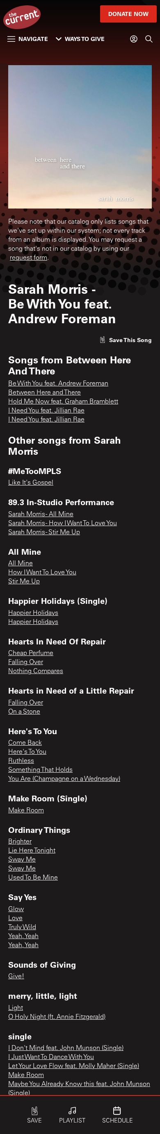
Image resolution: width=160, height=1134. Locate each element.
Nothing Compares (35, 671)
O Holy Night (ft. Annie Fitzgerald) (56, 1017)
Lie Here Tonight (31, 851)
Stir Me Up (24, 581)
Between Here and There (44, 393)
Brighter (20, 842)
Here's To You (27, 752)
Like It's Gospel (30, 483)
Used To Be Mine (33, 878)
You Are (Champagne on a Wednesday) (64, 779)
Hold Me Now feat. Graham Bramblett (63, 402)
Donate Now (128, 14)
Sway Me (22, 860)
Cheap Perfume (30, 653)
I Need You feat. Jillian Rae (46, 411)
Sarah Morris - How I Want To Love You (62, 523)
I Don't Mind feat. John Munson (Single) (65, 1048)
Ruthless (21, 761)
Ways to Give (85, 39)
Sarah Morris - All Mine (40, 514)
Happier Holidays (33, 613)
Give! (16, 976)
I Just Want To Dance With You (51, 1057)
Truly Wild (22, 927)
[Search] (149, 38)
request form (28, 258)
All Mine (20, 563)
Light (15, 1008)
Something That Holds (40, 770)
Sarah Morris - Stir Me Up (44, 532)
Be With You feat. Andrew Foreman (58, 384)
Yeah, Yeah (23, 936)
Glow (16, 909)
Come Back (25, 743)
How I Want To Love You (42, 572)
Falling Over (25, 662)
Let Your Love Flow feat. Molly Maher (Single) (73, 1066)
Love (15, 918)
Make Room (26, 810)
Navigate (33, 39)
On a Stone (24, 712)
